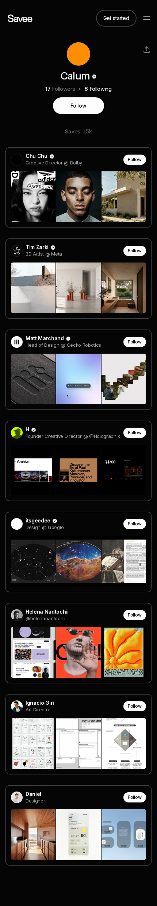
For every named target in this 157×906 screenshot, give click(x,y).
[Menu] (146, 18)
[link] (78, 187)
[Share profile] (146, 49)
